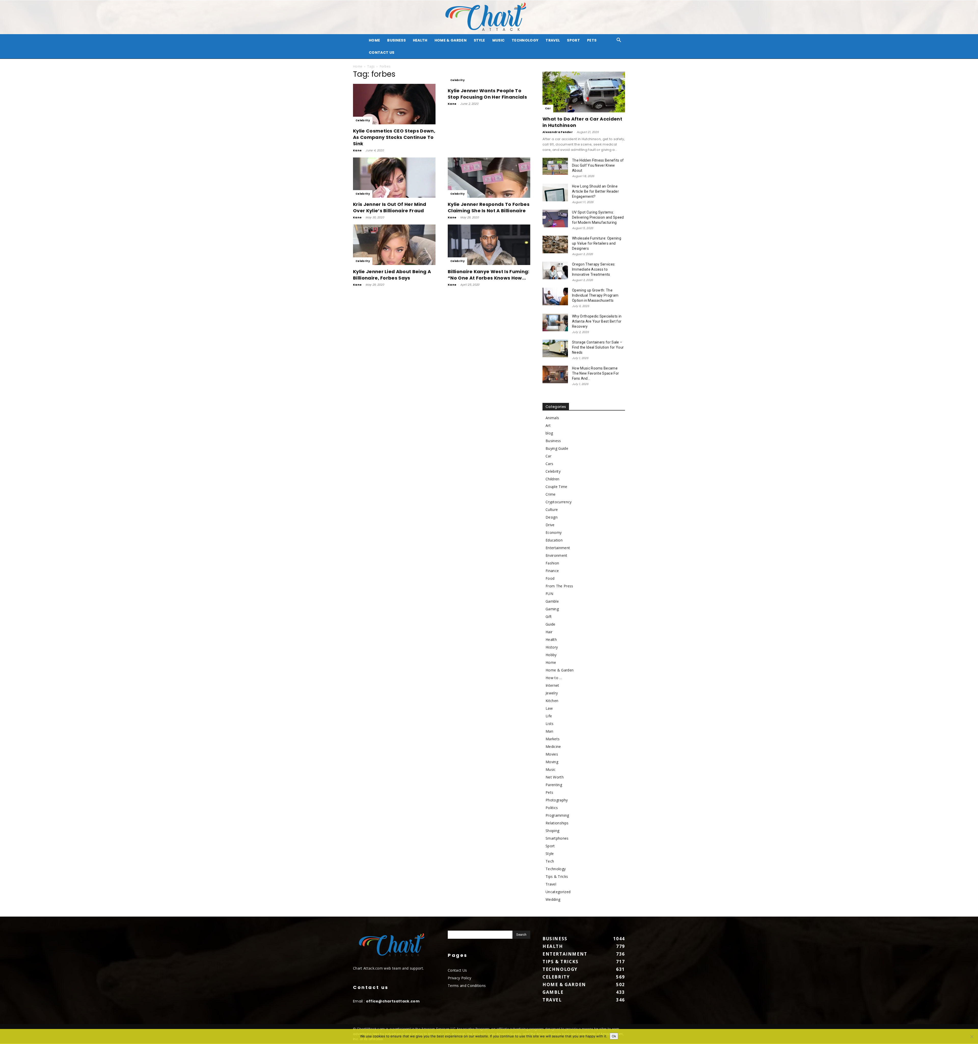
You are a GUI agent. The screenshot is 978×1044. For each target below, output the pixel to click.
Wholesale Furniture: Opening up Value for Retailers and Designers (596, 243)
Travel (553, 40)
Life (549, 715)
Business (396, 40)
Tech (550, 861)
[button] (619, 40)
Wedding (553, 899)
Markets (553, 738)
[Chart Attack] (489, 17)
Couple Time (556, 486)
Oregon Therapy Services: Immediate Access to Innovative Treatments (594, 269)
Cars (549, 463)
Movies (552, 754)
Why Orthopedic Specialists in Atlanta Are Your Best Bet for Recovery (596, 321)
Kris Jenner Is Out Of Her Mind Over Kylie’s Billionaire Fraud (389, 207)
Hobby (551, 654)
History (552, 647)
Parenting (554, 784)
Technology (525, 40)
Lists (550, 723)
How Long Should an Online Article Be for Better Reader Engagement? (595, 191)
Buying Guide (557, 448)
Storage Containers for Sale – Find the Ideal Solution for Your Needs (598, 347)
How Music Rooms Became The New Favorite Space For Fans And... (595, 373)
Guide (550, 624)
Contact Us (381, 52)
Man (549, 731)
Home (357, 66)
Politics (552, 807)
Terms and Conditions (467, 985)
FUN (549, 593)
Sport (573, 40)
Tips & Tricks (557, 876)
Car (548, 108)
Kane (357, 150)
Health (420, 40)
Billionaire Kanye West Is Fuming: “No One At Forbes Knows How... (488, 274)
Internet (552, 685)
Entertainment (558, 547)
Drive (550, 524)
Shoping (552, 830)
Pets (591, 40)
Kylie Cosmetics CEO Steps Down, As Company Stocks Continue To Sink (394, 137)
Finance (552, 570)
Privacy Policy (459, 977)
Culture (552, 509)
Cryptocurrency (559, 501)
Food (550, 578)
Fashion (552, 563)
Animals (552, 417)
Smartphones (557, 838)
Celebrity (363, 120)
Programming (557, 815)
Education (554, 540)
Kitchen (552, 700)
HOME (374, 40)
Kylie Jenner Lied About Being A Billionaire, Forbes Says (392, 274)
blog (549, 433)
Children (553, 479)
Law (549, 708)
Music (498, 40)
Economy (554, 532)
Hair (549, 631)
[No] (971, 1036)
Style (479, 40)
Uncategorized (558, 891)
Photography (557, 800)
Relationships (557, 823)
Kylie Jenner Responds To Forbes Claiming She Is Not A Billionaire (488, 207)
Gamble (552, 601)
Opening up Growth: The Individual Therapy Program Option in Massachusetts (595, 295)
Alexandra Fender (557, 132)
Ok (614, 1036)
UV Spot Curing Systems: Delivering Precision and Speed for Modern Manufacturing (598, 217)
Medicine (553, 746)
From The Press (559, 586)
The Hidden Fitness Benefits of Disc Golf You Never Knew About (598, 165)
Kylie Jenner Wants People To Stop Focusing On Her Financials (487, 93)
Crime (551, 494)
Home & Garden (450, 40)
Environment (556, 555)
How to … (554, 677)
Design (552, 517)
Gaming (552, 608)
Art (548, 425)
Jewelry (552, 693)
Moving (552, 761)
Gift (549, 616)
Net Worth (555, 777)
